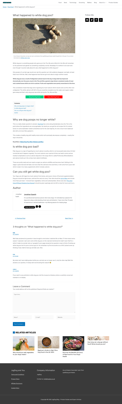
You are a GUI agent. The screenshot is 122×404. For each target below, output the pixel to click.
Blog (95, 2)
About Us (102, 2)
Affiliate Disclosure (16, 383)
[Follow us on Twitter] (92, 20)
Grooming (82, 2)
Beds (65, 2)
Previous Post (20, 218)
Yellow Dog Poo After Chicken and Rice (31, 142)
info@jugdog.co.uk (49, 379)
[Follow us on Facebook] (87, 20)
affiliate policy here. (25, 58)
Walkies (89, 2)
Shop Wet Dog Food (53, 97)
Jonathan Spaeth (30, 194)
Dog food (40, 124)
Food (60, 2)
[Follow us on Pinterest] (96, 20)
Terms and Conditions (17, 374)
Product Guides (113, 2)
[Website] (40, 206)
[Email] (37, 206)
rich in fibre (64, 178)
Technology (72, 2)
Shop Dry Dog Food (34, 97)
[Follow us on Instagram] (101, 20)
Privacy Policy (15, 379)
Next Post (69, 218)
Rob (14, 232)
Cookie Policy (15, 388)
